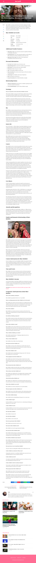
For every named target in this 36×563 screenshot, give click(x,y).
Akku (4, 20)
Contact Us (19, 557)
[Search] (32, 1)
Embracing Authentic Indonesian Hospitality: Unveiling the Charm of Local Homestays (9, 525)
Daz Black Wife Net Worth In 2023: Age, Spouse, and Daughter (26, 488)
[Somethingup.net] (18, 1)
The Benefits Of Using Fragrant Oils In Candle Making (26, 512)
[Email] (3, 41)
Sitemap (23, 557)
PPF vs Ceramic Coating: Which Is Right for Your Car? (16, 544)
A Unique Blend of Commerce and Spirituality (9, 512)
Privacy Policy (13, 557)
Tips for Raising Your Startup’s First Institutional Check (16, 539)
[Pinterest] (3, 34)
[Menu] (3, 1)
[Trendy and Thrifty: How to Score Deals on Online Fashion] (5, 536)
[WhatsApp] (3, 36)
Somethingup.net (14, 559)
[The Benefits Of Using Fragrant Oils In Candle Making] (26, 506)
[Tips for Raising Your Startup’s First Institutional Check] (5, 541)
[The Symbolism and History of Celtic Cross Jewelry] (5, 550)
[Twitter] (3, 29)
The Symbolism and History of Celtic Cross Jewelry (16, 549)
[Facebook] (3, 27)
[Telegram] (3, 38)
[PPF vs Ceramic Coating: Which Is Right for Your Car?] (5, 545)
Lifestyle (3, 13)
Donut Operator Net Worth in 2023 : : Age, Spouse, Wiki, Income (10, 488)
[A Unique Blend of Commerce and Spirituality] (10, 506)
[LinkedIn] (3, 32)
